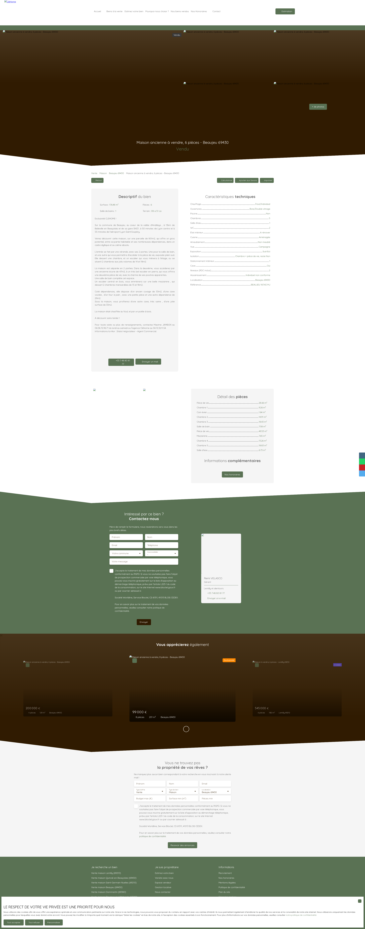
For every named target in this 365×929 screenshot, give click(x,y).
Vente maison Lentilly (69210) (106, 873)
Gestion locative (163, 887)
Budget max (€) (144, 798)
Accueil (97, 11)
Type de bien (173, 790)
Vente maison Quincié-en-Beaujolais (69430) (113, 877)
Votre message (120, 561)
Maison (103, 173)
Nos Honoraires (199, 11)
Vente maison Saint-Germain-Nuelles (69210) (114, 882)
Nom (149, 537)
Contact (216, 11)
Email (114, 545)
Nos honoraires (226, 877)
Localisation (206, 790)
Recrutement (225, 873)
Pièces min (207, 798)
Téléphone (152, 545)
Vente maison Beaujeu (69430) (106, 887)
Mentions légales (227, 882)
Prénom (116, 537)
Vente (94, 173)
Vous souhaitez (152, 552)
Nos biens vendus (180, 11)
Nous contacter (163, 892)
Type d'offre (140, 790)
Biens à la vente (114, 11)
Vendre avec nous (164, 877)
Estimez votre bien (134, 11)
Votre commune (120, 553)
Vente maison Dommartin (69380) (108, 892)
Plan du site (224, 892)
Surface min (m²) (177, 798)
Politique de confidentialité (232, 887)
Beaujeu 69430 (116, 173)
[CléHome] (24, 11)
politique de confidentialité (152, 836)
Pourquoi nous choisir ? (157, 11)
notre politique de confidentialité (301, 915)
